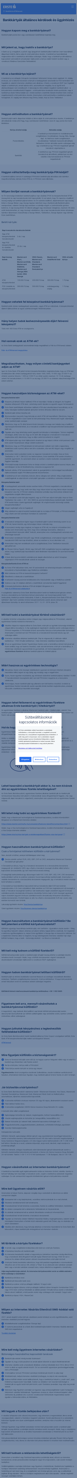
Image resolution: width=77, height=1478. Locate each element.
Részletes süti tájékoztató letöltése (30, 748)
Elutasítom (53, 759)
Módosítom (39, 759)
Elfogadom (25, 759)
